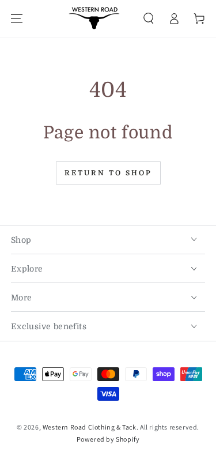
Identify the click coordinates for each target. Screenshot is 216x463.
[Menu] (16, 18)
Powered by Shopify (108, 439)
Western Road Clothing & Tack (90, 427)
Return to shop (108, 173)
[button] (148, 18)
